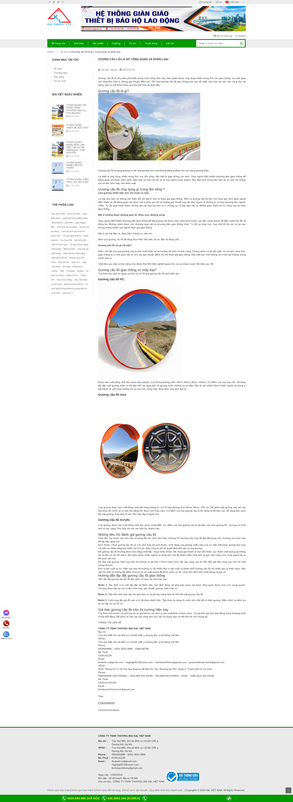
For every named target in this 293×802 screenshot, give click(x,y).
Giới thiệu (79, 43)
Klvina (114, 69)
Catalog (116, 43)
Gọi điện (6, 628)
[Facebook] (49, 2)
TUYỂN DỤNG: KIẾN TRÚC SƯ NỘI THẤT (77, 180)
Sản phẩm (98, 43)
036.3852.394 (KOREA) (124, 798)
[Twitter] (54, 2)
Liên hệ (170, 43)
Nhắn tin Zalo (6, 638)
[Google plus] (63, 2)
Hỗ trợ (219, 2)
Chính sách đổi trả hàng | (109, 790)
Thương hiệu (61, 72)
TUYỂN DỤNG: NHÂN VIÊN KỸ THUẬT (74, 165)
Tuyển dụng (151, 43)
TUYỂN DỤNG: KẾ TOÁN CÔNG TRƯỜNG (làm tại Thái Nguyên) (76, 109)
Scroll (288, 790)
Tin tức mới (66, 51)
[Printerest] (58, 2)
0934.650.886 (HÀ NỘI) (83, 798)
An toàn (58, 68)
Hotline (242, 36)
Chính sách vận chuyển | (136, 790)
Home (50, 51)
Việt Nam (234, 2)
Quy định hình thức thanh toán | (167, 790)
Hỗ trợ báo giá (224, 36)
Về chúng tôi (205, 2)
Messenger (6, 617)
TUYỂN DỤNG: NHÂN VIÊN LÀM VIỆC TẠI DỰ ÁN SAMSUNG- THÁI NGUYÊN (75, 147)
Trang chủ (59, 43)
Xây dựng (59, 76)
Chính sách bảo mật (58, 790)
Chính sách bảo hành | (82, 790)
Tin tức (132, 43)
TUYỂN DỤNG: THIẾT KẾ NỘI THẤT (77, 126)
